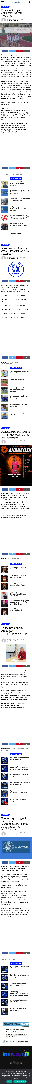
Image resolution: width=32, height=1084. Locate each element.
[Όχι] (30, 1077)
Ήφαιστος (22, 173)
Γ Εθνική (7, 1068)
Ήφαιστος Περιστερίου (8, 174)
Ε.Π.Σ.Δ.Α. (25, 1068)
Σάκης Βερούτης (7, 750)
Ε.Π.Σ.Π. (19, 1068)
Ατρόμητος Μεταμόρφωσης (20, 748)
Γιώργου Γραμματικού (13, 20)
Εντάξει (9, 1081)
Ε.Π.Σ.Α (13, 1068)
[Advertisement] (16, 150)
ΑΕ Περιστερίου (16, 558)
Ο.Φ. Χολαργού (16, 362)
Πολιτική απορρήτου (20, 1081)
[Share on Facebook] (5, 51)
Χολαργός (19, 174)
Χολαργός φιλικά (7, 364)
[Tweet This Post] (12, 51)
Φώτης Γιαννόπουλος (8, 560)
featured (15, 173)
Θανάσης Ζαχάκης (13, 258)
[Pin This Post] (19, 51)
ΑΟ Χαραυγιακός (23, 958)
